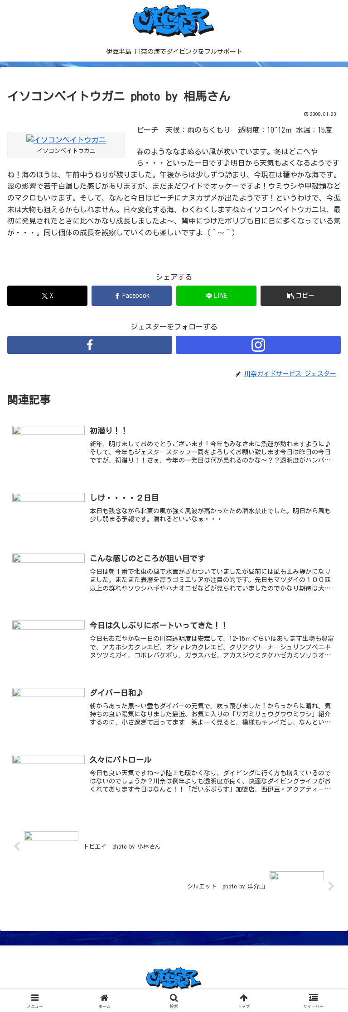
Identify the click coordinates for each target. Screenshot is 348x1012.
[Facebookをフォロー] (89, 345)
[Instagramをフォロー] (258, 345)
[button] (301, 296)
